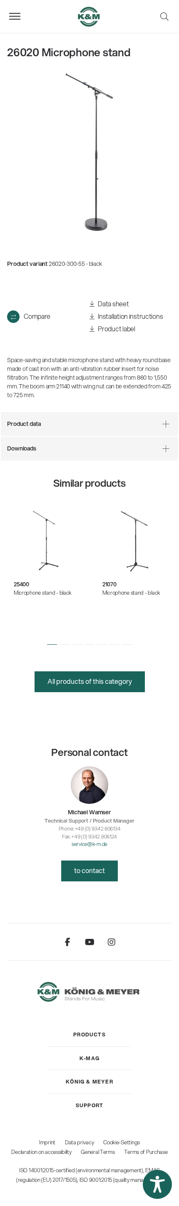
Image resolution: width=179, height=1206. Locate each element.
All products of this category (89, 681)
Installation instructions (130, 316)
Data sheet (113, 303)
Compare (37, 316)
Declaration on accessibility (41, 1152)
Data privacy (79, 1142)
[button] (52, 644)
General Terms (97, 1152)
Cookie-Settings (121, 1142)
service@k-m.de (89, 844)
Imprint (47, 1142)
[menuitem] (89, 1034)
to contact (89, 870)
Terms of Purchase (145, 1152)
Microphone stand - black (43, 592)
